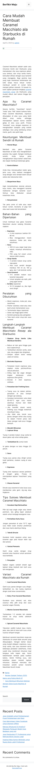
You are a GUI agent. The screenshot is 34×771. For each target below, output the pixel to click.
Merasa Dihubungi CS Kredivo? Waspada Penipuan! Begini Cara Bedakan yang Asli (14, 729)
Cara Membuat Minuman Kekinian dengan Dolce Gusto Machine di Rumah (16, 683)
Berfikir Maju (10, 4)
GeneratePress (17, 768)
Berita (7, 673)
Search (5, 696)
